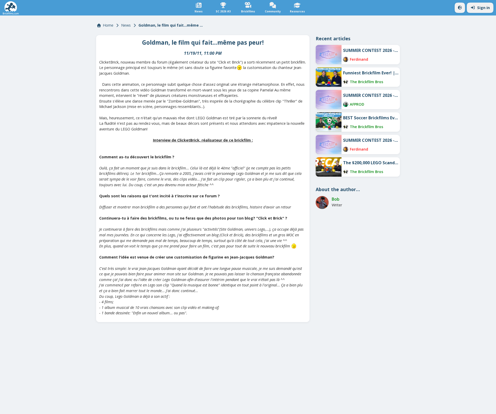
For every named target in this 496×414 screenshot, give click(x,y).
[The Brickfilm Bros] (345, 81)
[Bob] (322, 202)
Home (108, 25)
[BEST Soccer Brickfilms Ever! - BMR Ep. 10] (329, 122)
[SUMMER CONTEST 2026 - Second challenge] (329, 99)
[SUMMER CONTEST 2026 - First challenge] (329, 144)
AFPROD (357, 104)
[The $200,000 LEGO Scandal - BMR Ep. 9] (329, 167)
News (126, 25)
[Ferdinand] (345, 59)
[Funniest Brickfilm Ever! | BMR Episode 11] (329, 77)
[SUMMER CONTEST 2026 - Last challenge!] (329, 54)
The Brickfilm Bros (366, 81)
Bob (335, 199)
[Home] (11, 7)
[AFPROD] (345, 104)
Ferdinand (359, 59)
